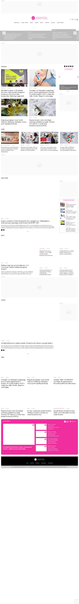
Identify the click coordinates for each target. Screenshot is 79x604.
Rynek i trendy (24, 22)
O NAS (27, 463)
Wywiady (47, 22)
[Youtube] (66, 421)
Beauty (41, 22)
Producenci (16, 22)
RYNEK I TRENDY (4, 178)
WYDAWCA (38, 463)
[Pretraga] (75, 19)
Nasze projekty (60, 22)
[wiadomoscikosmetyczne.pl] (39, 18)
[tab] (68, 91)
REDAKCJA (32, 463)
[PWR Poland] (39, 459)
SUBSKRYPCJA (50, 463)
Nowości (53, 22)
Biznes (31, 22)
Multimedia (6, 421)
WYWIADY (3, 300)
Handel (36, 22)
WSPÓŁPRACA (43, 463)
